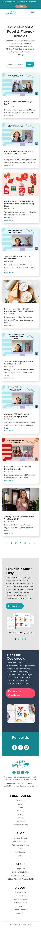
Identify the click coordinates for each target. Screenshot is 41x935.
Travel (20, 855)
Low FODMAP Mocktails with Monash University (17, 468)
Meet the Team (20, 896)
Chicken (20, 811)
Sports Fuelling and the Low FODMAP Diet (17, 257)
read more (8, 115)
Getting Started (20, 838)
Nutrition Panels (20, 903)
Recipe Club (20, 869)
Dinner (20, 807)
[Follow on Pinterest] (20, 747)
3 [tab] (22, 639)
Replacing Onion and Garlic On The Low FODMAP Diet (18, 152)
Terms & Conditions (20, 910)
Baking (20, 818)
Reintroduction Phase (20, 845)
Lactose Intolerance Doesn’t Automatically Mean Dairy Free (18, 310)
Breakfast (20, 800)
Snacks (20, 814)
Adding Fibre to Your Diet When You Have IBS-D (19, 518)
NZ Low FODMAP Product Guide (21, 879)
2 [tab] (18, 639)
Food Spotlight (20, 852)
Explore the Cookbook (14, 693)
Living (20, 848)
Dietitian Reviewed (20, 899)
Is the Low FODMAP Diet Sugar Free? (18, 102)
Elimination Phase (20, 841)
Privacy (20, 906)
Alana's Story (20, 892)
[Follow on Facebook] (14, 747)
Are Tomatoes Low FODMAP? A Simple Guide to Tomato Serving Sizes (19, 203)
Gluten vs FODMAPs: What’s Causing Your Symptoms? (17, 415)
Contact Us (20, 913)
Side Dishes (20, 821)
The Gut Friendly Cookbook (20, 876)
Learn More (14, 606)
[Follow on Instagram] (26, 747)
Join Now (21, 7)
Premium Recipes (20, 825)
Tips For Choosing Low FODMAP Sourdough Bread (19, 362)
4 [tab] (25, 639)
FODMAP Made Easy (20, 872)
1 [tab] (15, 639)
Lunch (20, 804)
